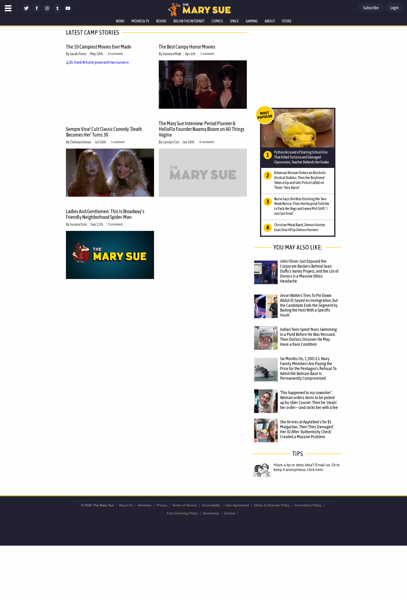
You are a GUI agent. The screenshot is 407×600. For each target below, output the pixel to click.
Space (234, 21)
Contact (229, 513)
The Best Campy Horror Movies (187, 47)
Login (394, 7)
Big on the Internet (188, 21)
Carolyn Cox (171, 142)
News (120, 21)
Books (161, 21)
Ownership (211, 513)
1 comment (207, 53)
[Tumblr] (57, 11)
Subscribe (371, 7)
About (270, 21)
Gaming (252, 21)
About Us (126, 505)
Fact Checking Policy (182, 513)
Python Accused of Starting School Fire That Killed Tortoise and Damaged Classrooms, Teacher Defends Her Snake (301, 157)
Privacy (161, 505)
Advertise (144, 505)
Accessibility (211, 505)
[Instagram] (47, 11)
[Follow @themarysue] (26, 11)
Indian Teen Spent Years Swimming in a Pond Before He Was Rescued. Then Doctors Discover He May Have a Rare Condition (308, 337)
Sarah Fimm (78, 54)
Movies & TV (140, 21)
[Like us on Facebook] (37, 11)
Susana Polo (78, 224)
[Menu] (8, 8)
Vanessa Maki (172, 54)
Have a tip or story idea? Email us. (302, 465)
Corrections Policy (307, 505)
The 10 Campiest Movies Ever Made (98, 47)
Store (286, 21)
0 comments (115, 53)
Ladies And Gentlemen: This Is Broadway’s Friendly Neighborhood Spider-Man (105, 214)
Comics (217, 21)
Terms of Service (184, 505)
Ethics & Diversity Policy (271, 505)
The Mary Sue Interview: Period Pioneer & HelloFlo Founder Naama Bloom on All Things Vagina (201, 129)
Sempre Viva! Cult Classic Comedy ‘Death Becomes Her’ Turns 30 (104, 132)
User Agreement (237, 505)
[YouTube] (68, 11)
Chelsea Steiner (80, 142)
